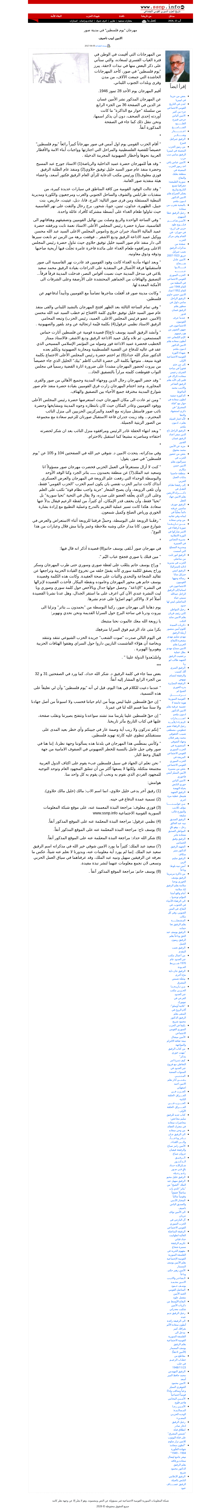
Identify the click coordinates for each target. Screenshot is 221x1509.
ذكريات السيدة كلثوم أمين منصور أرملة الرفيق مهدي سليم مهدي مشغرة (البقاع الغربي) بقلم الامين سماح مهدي (176, 636)
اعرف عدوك (101, 21)
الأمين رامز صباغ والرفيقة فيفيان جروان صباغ (176, 1149)
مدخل (172, 16)
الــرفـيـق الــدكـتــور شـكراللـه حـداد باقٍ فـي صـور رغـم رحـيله (177, 1165)
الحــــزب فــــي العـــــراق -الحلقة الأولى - (176, 1107)
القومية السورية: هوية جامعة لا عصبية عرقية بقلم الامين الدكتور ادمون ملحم (176, 706)
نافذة (121, 16)
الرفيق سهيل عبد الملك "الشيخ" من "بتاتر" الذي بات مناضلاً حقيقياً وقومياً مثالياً (176, 1188)
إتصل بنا (151, 20)
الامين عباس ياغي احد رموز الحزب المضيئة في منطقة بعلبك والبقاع (176, 169)
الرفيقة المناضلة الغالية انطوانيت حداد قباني (177, 1235)
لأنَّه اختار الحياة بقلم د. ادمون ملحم (177, 422)
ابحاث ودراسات (86, 21)
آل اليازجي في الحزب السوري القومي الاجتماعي (176, 1223)
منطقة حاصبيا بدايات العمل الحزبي (178, 477)
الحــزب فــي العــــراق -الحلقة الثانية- (177, 1095)
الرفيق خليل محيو (176, 1177)
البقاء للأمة (56, 16)
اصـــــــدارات (178, 718)
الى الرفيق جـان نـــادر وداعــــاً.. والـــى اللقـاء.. (177, 1138)
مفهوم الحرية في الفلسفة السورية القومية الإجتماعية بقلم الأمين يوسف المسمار (176, 1258)
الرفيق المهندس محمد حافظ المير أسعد (176, 1375)
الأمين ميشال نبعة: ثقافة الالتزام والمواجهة (176, 1040)
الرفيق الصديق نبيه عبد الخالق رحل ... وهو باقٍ (178, 823)
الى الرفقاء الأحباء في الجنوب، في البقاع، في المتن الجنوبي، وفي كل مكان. (176, 908)
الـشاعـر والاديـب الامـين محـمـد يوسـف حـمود (176, 1282)
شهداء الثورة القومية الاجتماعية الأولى (176, 356)
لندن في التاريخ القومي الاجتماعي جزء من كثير (176, 107)
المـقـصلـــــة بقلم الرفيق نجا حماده (178, 924)
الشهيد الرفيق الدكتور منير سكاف (178, 850)
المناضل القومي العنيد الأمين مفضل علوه (177, 1293)
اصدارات (73, 21)
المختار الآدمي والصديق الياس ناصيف (178, 1204)
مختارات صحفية (125, 21)
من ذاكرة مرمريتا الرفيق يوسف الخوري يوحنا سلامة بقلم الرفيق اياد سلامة (176, 881)
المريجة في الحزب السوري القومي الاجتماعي (176, 761)
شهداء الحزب (93, 16)
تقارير (112, 21)
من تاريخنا (146, 16)
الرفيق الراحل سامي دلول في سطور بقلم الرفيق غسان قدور (178, 306)
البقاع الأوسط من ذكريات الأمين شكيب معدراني (176, 1305)
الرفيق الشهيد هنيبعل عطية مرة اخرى (176, 796)
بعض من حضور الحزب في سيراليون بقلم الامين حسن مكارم (177, 461)
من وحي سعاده (177, 520)
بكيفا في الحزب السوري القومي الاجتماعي (177, 1029)
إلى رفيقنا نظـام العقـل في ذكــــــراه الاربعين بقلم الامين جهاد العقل (176, 492)
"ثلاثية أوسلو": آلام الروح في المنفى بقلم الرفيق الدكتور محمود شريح (178, 1013)
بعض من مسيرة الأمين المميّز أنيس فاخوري (176, 772)
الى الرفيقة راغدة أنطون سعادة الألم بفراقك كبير (176, 1324)
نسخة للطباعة (101, 46)
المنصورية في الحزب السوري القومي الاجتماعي (176, 749)
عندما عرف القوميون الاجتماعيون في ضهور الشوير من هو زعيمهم (177, 325)
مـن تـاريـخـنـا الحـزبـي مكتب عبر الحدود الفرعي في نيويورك (178, 994)
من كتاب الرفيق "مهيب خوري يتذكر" (177, 1052)
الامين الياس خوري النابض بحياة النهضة (179, 784)
